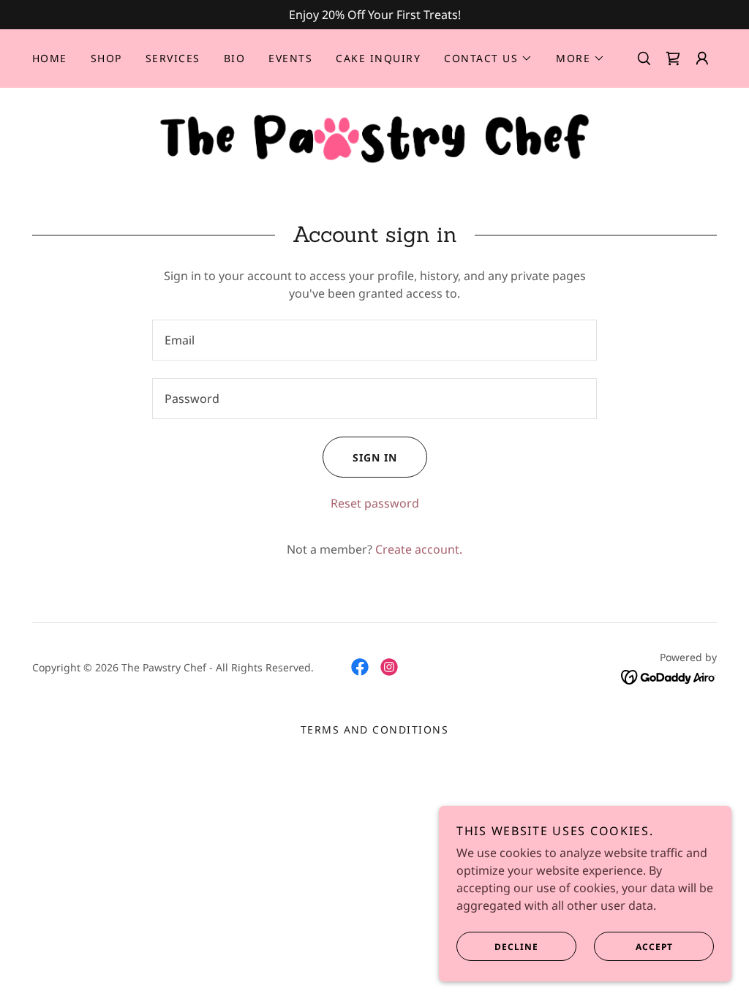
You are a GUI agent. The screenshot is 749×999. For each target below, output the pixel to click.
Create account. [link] (418, 549)
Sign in (375, 457)
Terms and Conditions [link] (375, 729)
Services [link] (173, 58)
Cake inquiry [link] (378, 58)
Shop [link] (106, 58)
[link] (673, 58)
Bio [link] (235, 58)
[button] (488, 58)
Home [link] (49, 58)
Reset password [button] (375, 503)
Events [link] (290, 58)
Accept (654, 946)
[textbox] (374, 340)
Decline (516, 946)
